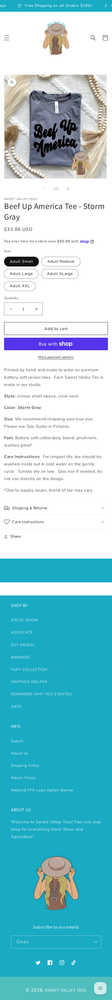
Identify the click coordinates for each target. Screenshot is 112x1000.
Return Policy (23, 777)
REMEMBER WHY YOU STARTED (41, 694)
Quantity (11, 298)
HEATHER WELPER (29, 681)
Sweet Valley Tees (65, 990)
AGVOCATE (22, 632)
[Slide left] (44, 189)
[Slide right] (68, 189)
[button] (7, 38)
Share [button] (15, 536)
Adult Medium (61, 261)
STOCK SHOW (24, 620)
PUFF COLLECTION (29, 669)
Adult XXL (20, 286)
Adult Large (21, 273)
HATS (16, 706)
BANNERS (20, 657)
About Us (20, 753)
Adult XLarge (60, 273)
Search (17, 741)
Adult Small (21, 261)
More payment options (56, 357)
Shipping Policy (25, 765)
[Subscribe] (95, 942)
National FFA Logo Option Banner (42, 790)
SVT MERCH (22, 645)
